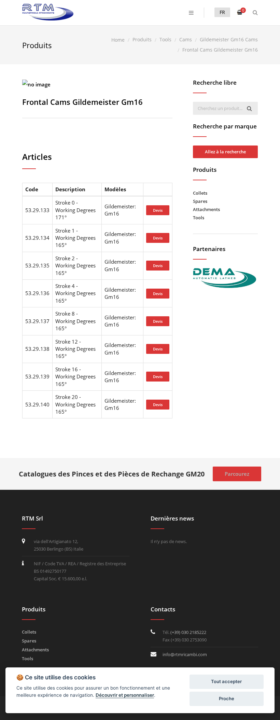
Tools (198, 217)
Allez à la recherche (225, 152)
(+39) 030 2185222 (188, 632)
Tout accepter (226, 681)
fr (222, 12)
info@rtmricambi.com (185, 654)
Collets (200, 193)
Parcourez (237, 473)
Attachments (206, 209)
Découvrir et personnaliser (125, 695)
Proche (226, 698)
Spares (200, 201)
